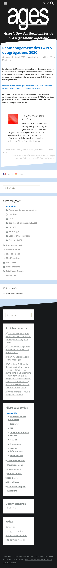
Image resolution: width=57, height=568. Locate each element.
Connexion (10, 527)
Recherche (11, 275)
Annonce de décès (14, 245)
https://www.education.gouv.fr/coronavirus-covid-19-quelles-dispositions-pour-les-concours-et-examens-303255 (27, 87)
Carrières (13, 214)
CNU (11, 218)
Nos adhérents (13, 266)
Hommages (14, 231)
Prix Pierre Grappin (15, 271)
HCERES (12, 227)
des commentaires (16, 535)
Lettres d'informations (19, 235)
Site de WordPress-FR (15, 540)
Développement (13, 249)
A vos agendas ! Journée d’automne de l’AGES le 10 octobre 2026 (18, 349)
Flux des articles (15, 531)
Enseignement (13, 253)
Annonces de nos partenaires (23, 210)
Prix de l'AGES (15, 240)
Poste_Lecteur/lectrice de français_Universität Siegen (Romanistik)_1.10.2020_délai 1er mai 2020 (34, 157)
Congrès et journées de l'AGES (23, 223)
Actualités (34, 57)
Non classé (11, 262)
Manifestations (13, 258)
